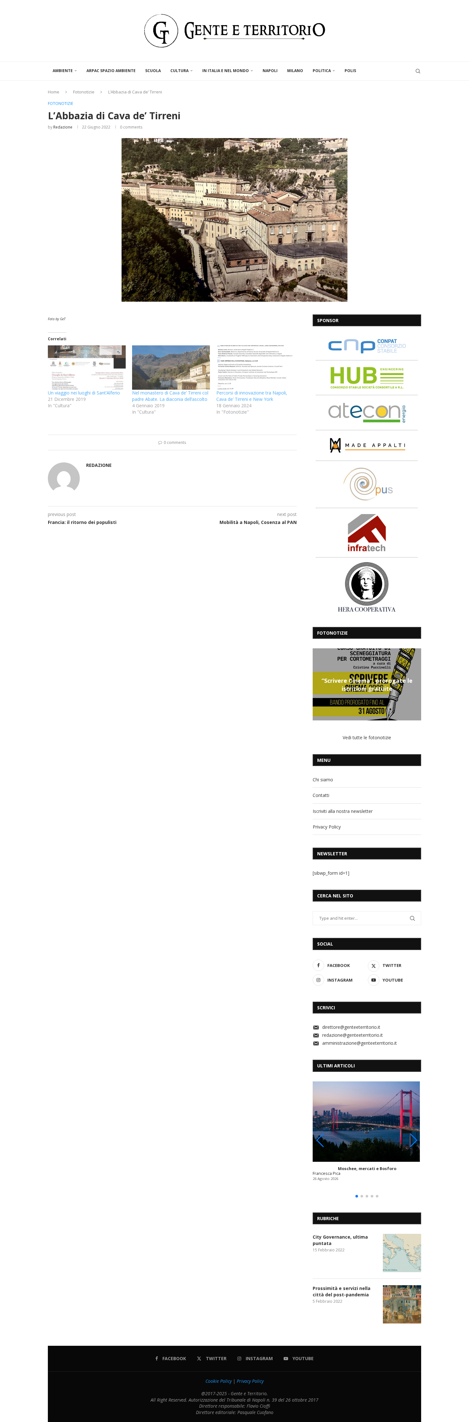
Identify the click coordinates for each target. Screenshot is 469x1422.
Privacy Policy (327, 827)
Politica (322, 70)
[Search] (418, 71)
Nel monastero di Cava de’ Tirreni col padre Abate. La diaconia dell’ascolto (170, 396)
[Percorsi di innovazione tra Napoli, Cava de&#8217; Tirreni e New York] (255, 367)
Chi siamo (323, 780)
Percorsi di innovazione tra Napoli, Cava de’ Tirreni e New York (251, 396)
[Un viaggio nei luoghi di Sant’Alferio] (87, 367)
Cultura (179, 70)
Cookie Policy (218, 1381)
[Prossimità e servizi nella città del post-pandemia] (402, 1304)
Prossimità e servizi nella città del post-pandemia (341, 1291)
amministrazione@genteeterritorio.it (359, 1043)
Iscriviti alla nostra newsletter (343, 811)
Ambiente (63, 70)
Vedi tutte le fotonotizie (367, 737)
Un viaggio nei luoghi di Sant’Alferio (84, 393)
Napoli (270, 70)
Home (53, 92)
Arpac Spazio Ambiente (111, 70)
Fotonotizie (83, 92)
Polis (350, 70)
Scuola (153, 70)
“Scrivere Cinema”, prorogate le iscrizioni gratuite (367, 684)
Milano (295, 70)
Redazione (62, 127)
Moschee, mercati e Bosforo (367, 1168)
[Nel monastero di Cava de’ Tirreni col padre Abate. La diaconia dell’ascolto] (171, 367)
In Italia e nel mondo (225, 70)
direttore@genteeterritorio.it (351, 1027)
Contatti (321, 795)
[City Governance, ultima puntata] (402, 1253)
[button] (318, 684)
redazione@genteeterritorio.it (352, 1035)
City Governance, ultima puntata (340, 1240)
